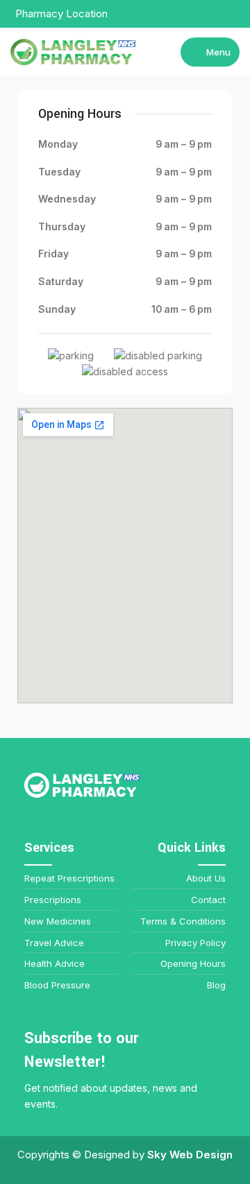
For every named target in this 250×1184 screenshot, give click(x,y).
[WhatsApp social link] (232, 14)
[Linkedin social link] (216, 14)
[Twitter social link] (200, 14)
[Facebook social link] (184, 14)
